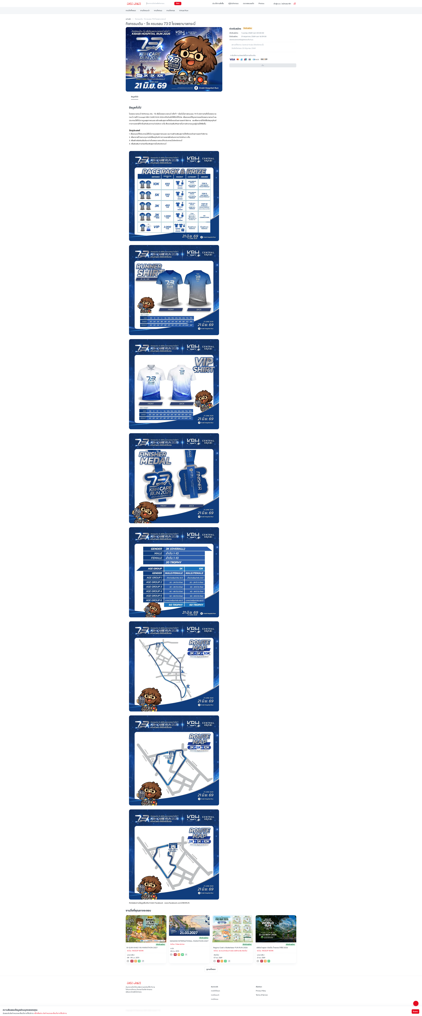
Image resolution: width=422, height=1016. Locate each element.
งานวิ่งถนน (214, 999)
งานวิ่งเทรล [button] (170, 10)
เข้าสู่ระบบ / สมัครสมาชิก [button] (282, 3)
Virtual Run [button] (183, 10)
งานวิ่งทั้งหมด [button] (131, 10)
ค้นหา (177, 3)
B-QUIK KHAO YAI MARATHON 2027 (142, 947)
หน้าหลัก (128, 19)
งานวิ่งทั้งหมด (215, 991)
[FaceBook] (126, 997)
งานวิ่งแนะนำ (215, 995)
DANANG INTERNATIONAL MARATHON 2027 (189, 941)
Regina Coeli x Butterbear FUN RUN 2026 (230, 947)
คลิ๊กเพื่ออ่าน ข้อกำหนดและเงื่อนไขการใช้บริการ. (50, 1013)
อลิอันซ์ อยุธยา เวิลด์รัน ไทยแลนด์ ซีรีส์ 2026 (272, 947)
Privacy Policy (261, 991)
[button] (269, 3)
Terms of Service (262, 995)
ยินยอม (415, 1011)
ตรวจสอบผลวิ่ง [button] (248, 3)
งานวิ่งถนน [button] (158, 10)
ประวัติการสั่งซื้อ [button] (218, 3)
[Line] (128, 997)
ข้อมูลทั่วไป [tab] (134, 97)
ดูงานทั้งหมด (211, 969)
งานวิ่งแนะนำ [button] (145, 10)
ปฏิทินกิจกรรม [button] (233, 3)
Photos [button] (261, 3)
